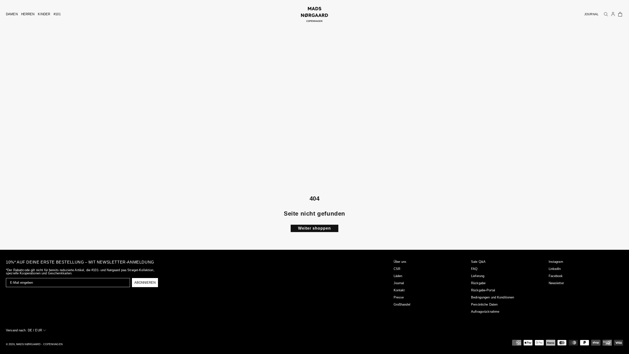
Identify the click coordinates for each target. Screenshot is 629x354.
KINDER (44, 14)
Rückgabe (478, 283)
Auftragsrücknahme (485, 311)
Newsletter (556, 283)
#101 (57, 14)
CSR (397, 269)
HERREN (28, 14)
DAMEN (12, 14)
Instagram (556, 262)
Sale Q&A (478, 262)
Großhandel (402, 304)
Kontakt (399, 290)
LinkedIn (555, 269)
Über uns (400, 262)
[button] (620, 14)
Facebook (556, 276)
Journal (399, 283)
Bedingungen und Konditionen (492, 297)
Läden (398, 276)
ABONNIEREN (145, 282)
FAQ (474, 269)
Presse (399, 297)
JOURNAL (591, 14)
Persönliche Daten (484, 304)
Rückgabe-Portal (483, 290)
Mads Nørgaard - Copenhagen (39, 344)
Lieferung (477, 276)
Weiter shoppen (314, 228)
